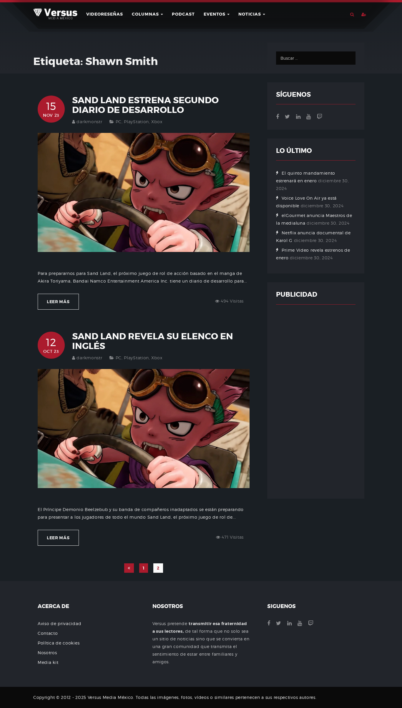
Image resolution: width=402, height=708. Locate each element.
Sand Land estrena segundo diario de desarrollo (145, 105)
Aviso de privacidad (59, 623)
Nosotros (47, 652)
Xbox (156, 121)
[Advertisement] (316, 401)
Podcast (183, 14)
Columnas (146, 14)
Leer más (58, 301)
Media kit (48, 662)
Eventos (215, 14)
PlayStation (136, 121)
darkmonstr (89, 121)
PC (119, 121)
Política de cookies (58, 642)
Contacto (48, 633)
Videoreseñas (104, 14)
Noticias (250, 14)
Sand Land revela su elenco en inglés (152, 341)
